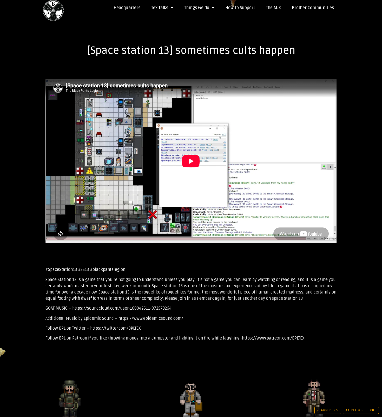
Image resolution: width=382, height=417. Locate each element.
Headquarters (127, 7)
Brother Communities (313, 7)
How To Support (240, 7)
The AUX (273, 7)
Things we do (196, 7)
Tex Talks (159, 7)
